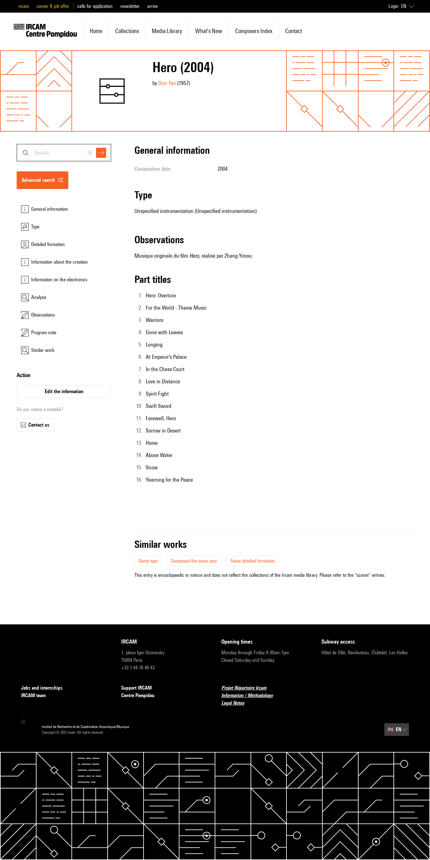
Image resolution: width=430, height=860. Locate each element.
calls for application (95, 6)
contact (293, 30)
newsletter (130, 6)
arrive (152, 6)
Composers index (253, 30)
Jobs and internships (42, 688)
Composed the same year (194, 561)
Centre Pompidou (138, 695)
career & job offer (53, 6)
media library (167, 30)
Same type (148, 561)
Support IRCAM (136, 688)
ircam (24, 6)
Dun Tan (167, 83)
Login (393, 6)
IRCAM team (33, 695)
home (96, 30)
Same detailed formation (252, 561)
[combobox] (64, 152)
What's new (208, 30)
